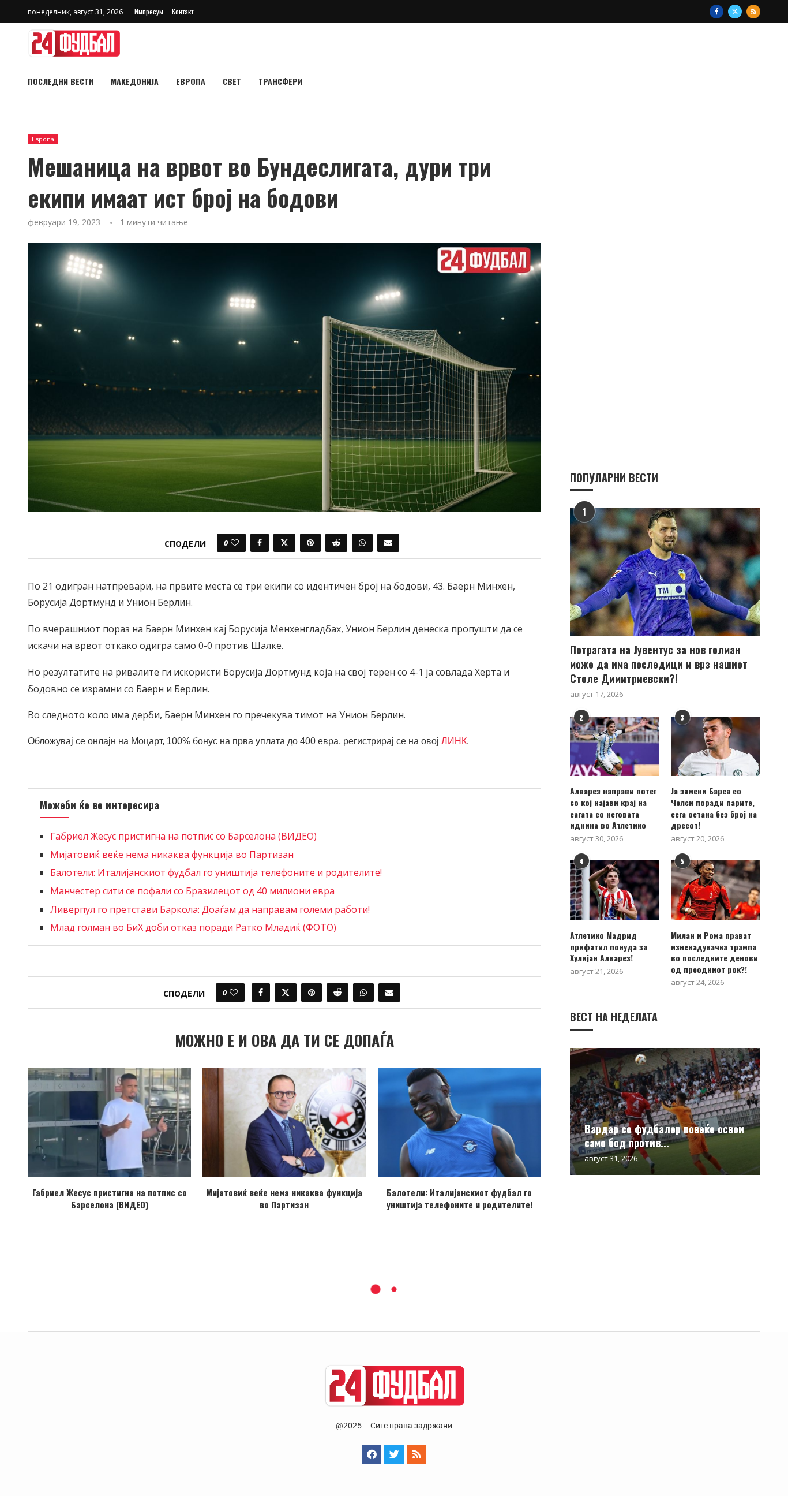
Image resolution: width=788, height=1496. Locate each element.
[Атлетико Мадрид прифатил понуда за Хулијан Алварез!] (614, 890)
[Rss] (753, 11)
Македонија (135, 81)
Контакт (182, 11)
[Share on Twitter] (284, 543)
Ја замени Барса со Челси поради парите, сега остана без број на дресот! (714, 807)
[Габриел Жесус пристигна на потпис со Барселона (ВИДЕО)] (109, 1122)
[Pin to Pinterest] (310, 543)
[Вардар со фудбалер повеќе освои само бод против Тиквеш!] (665, 1111)
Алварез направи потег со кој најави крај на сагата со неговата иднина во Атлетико (613, 807)
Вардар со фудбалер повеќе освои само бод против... (664, 1135)
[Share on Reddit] (336, 543)
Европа (190, 81)
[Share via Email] (388, 543)
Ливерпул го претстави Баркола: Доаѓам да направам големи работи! (210, 909)
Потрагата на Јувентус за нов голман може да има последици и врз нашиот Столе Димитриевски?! (659, 664)
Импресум (148, 11)
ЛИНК (454, 741)
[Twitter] (735, 11)
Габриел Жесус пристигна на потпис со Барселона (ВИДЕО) (183, 836)
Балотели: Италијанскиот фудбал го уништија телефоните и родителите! (216, 872)
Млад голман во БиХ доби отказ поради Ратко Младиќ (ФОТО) (193, 927)
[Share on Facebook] (259, 543)
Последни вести (60, 81)
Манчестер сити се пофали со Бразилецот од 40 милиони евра (192, 891)
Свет (232, 81)
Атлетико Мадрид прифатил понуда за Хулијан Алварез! (608, 947)
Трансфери (280, 81)
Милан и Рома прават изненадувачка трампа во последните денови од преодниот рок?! (714, 952)
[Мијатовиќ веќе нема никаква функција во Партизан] (284, 1122)
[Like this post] (235, 543)
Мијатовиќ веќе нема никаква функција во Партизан (172, 854)
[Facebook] (716, 11)
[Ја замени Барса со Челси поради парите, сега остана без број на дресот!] (715, 746)
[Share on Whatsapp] (362, 543)
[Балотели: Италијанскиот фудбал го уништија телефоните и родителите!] (459, 1122)
